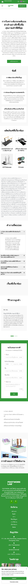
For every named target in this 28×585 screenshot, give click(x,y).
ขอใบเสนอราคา (22, 5)
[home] (10, 6)
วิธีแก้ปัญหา (14, 519)
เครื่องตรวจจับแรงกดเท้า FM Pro (21, 149)
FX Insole (21, 167)
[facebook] (11, 501)
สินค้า (14, 514)
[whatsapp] (15, 501)
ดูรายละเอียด (7, 141)
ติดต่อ (14, 527)
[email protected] (8, 0)
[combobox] (8, 364)
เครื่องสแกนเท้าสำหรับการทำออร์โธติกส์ (13, 422)
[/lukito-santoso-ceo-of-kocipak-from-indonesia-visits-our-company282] (18, 566)
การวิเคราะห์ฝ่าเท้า (8, 411)
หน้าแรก (14, 511)
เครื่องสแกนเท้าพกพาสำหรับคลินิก (12, 419)
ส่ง (14, 394)
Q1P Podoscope (7, 167)
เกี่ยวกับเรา (14, 524)
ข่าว (14, 516)
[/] (14, 483)
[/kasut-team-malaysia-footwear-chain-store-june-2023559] (11, 566)
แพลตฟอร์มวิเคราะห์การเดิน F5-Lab (7, 149)
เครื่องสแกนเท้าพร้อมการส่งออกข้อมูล (13, 425)
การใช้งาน (14, 522)
